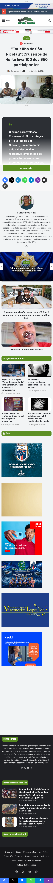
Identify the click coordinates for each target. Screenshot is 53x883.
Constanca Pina (17, 71)
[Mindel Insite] (26, 20)
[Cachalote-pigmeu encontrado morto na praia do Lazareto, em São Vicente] (9, 809)
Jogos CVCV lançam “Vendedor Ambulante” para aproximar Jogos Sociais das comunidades (12, 385)
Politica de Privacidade (26, 865)
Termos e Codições (33, 860)
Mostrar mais (26, 168)
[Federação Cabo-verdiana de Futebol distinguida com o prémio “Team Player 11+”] (9, 822)
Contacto (19, 856)
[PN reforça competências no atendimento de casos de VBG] (40, 370)
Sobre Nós (8, 856)
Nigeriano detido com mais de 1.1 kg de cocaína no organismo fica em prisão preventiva (26, 269)
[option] (26, 266)
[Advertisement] (26, 704)
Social (26, 38)
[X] (24, 767)
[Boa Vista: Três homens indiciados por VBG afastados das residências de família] (40, 404)
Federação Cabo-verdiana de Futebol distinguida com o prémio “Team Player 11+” (33, 821)
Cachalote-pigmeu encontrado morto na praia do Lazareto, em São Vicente (35, 808)
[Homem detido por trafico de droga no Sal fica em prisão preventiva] (13, 404)
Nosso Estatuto (31, 856)
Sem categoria (27, 261)
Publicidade (44, 856)
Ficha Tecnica (17, 860)
